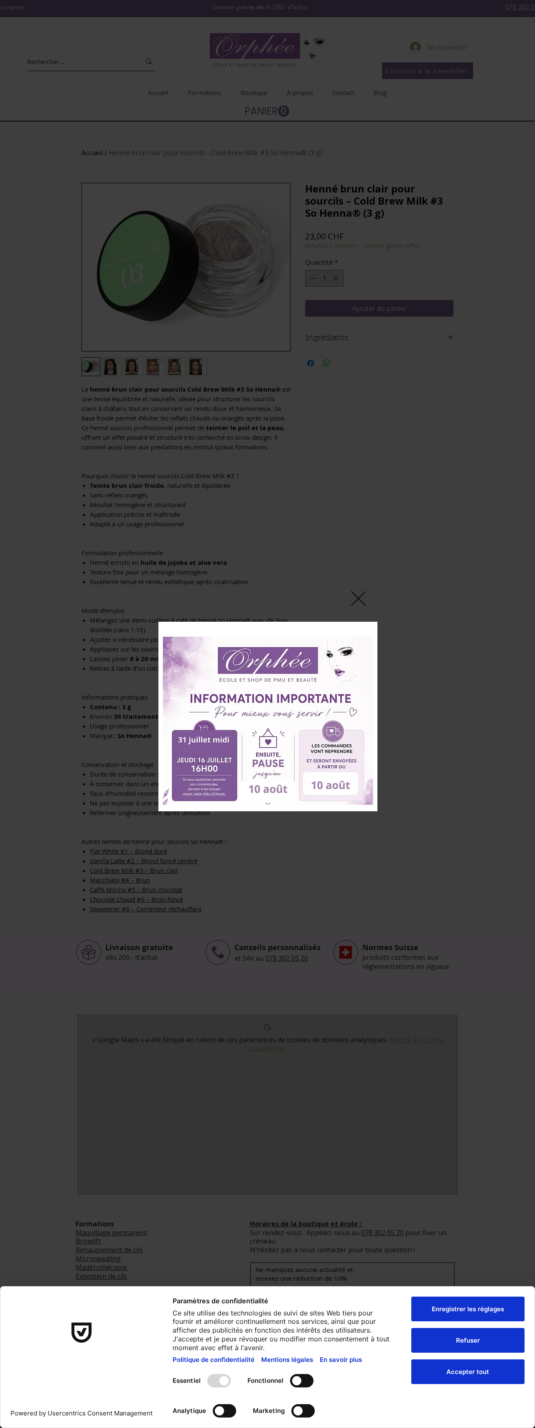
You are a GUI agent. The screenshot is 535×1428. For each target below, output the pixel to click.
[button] (358, 598)
